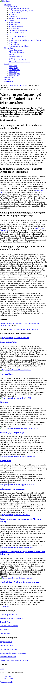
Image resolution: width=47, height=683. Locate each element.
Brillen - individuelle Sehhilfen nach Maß (14, 660)
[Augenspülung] (15, 370)
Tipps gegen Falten (8, 342)
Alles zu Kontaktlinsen (8, 657)
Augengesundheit (6, 642)
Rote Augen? (4, 629)
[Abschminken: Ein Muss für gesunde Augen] (17, 578)
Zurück (2, 606)
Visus (2, 669)
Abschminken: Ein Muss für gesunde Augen (19, 582)
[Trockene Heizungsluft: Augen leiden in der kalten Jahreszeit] (16, 547)
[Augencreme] (18, 456)
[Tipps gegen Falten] (14, 338)
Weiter (7, 606)
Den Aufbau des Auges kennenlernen (13, 653)
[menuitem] (25, 5)
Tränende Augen (5, 622)
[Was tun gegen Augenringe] (19, 428)
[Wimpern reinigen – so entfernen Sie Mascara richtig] (15, 515)
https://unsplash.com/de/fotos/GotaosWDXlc (24, 329)
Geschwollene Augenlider (9, 626)
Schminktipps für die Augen (12, 489)
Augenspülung (6, 374)
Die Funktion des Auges (8, 649)
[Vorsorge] (15, 398)
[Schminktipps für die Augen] (17, 485)
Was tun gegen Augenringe (12, 432)
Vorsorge (4, 402)
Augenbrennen (5, 633)
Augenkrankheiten (6, 645)
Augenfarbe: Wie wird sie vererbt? (12, 618)
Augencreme (5, 460)
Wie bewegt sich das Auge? (9, 615)
